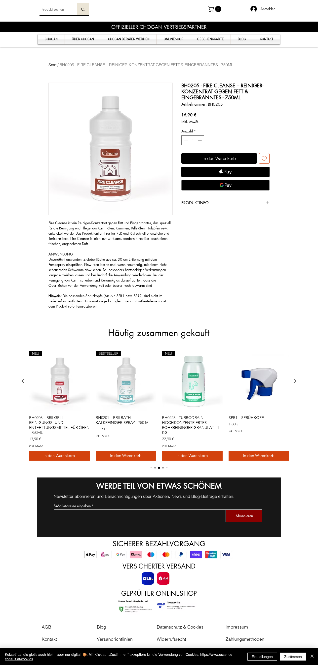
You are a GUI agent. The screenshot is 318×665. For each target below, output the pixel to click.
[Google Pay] (225, 185)
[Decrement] (185, 140)
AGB (46, 627)
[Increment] (200, 140)
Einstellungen (262, 656)
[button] (215, 9)
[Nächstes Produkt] (295, 381)
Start (52, 64)
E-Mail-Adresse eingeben (72, 506)
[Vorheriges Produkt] (23, 381)
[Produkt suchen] (83, 9)
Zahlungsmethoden (245, 639)
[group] (159, 406)
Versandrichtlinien (115, 639)
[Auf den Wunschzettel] (264, 158)
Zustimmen (293, 656)
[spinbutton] (193, 140)
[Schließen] (312, 656)
